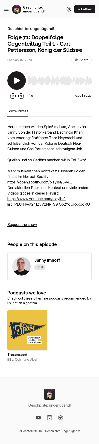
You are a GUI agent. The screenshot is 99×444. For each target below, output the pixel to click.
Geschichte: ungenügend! (34, 9)
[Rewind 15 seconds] (13, 96)
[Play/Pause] (16, 80)
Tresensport (17, 355)
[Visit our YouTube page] (38, 417)
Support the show (22, 224)
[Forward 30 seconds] (21, 96)
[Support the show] (69, 9)
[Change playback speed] (30, 96)
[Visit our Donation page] (60, 417)
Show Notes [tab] (17, 111)
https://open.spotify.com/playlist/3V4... (39, 182)
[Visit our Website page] (49, 417)
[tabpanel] (49, 178)
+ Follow (85, 9)
